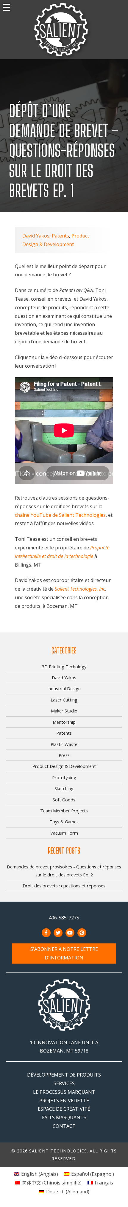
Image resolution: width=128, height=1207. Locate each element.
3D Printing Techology (64, 666)
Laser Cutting (64, 700)
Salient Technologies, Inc (80, 589)
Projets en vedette (64, 1100)
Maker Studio (64, 711)
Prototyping (64, 777)
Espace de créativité (64, 1109)
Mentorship (64, 722)
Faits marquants (64, 1117)
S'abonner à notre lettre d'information (64, 953)
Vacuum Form (64, 833)
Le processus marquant (64, 1092)
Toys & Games (64, 822)
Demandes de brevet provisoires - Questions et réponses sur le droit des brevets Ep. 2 (64, 870)
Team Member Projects (64, 811)
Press (64, 755)
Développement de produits (64, 1075)
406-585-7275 (64, 917)
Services (64, 1083)
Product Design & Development (64, 766)
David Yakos (35, 235)
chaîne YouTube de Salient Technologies (60, 515)
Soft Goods (64, 800)
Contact (64, 1126)
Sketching (64, 788)
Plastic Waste (64, 744)
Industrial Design (64, 688)
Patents (60, 235)
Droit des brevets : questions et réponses (64, 886)
